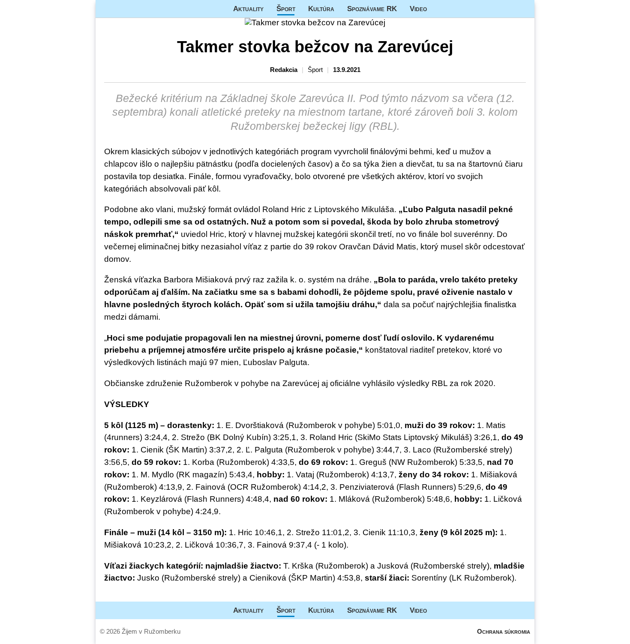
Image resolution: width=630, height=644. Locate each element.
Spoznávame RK (372, 8)
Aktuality (248, 8)
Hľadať (523, 9)
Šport (285, 8)
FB (439, 9)
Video (418, 8)
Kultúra (321, 8)
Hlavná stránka (128, 9)
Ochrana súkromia (503, 631)
